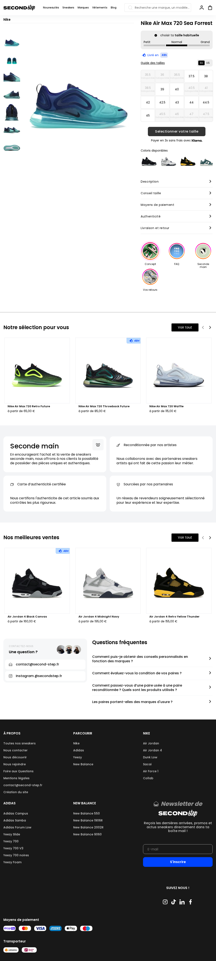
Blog (113, 7)
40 (177, 89)
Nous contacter (15, 750)
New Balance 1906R (88, 820)
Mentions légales (16, 778)
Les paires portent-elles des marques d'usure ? (132, 702)
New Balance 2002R (88, 827)
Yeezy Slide (11, 834)
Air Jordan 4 (152, 750)
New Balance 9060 (87, 834)
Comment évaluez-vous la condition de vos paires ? (137, 673)
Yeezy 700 (11, 841)
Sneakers (68, 7)
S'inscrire (178, 861)
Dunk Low (150, 757)
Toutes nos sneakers (19, 743)
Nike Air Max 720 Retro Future (29, 406)
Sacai (147, 764)
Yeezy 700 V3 (13, 848)
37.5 (191, 76)
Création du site (15, 792)
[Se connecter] (201, 7)
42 (148, 102)
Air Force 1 (150, 771)
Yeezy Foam (12, 862)
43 (177, 102)
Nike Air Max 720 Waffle (166, 406)
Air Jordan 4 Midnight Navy (98, 617)
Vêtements (99, 7)
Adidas (78, 750)
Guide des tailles (153, 63)
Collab (148, 778)
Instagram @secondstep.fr (39, 675)
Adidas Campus (15, 813)
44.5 (206, 102)
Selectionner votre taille (176, 131)
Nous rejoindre (14, 764)
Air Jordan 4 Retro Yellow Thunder (174, 617)
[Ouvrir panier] (208, 7)
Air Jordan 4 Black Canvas (27, 617)
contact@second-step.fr (22, 785)
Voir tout (185, 327)
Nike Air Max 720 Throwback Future (104, 406)
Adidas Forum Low (17, 827)
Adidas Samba (14, 820)
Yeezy (77, 757)
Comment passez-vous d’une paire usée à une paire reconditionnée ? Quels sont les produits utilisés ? (137, 687)
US (208, 63)
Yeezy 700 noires (16, 855)
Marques (83, 7)
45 (148, 115)
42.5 (162, 102)
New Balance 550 (86, 813)
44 (191, 102)
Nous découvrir (15, 757)
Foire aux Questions (18, 771)
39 (162, 89)
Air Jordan (151, 743)
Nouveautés (51, 7)
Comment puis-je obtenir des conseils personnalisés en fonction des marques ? (140, 659)
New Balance (83, 764)
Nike (76, 743)
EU (201, 63)
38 (206, 76)
